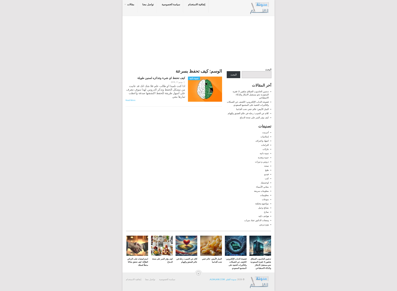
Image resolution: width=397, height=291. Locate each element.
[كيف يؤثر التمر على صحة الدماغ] (162, 246)
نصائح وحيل (263, 208)
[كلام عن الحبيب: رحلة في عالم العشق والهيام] (186, 246)
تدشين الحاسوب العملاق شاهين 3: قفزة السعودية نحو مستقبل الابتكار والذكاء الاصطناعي (251, 94)
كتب (267, 178)
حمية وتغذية (263, 157)
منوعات (265, 199)
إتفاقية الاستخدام (196, 4)
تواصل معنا (148, 4)
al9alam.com (217, 279)
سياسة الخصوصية (171, 4)
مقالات (130, 4)
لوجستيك (265, 182)
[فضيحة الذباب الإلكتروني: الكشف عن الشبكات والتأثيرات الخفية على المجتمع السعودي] (236, 246)
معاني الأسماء (262, 187)
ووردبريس (264, 224)
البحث (268, 69)
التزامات (265, 145)
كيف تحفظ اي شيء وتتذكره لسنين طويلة (161, 78)
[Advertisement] (198, 41)
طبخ (267, 170)
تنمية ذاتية (264, 153)
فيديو (266, 174)
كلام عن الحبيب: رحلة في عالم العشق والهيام (248, 113)
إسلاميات (265, 136)
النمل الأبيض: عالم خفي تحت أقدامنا (252, 109)
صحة (266, 166)
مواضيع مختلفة (262, 203)
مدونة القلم (231, 279)
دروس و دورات (262, 161)
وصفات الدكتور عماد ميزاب (256, 220)
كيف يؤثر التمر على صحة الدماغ (254, 117)
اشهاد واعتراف (262, 141)
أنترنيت (265, 132)
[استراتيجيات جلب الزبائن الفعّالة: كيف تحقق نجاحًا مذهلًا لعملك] (137, 246)
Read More (130, 100)
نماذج (266, 212)
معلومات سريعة (261, 191)
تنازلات (266, 149)
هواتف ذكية (264, 216)
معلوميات (264, 195)
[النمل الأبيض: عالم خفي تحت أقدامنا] (211, 246)
